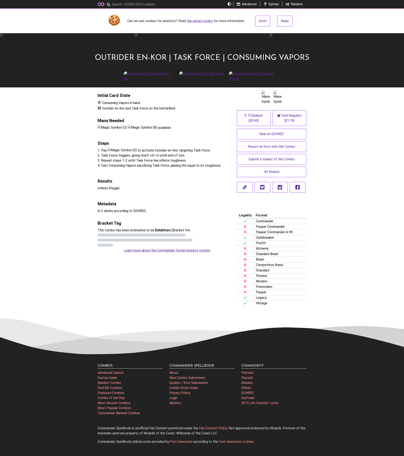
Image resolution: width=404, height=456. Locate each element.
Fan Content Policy (213, 428)
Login (173, 398)
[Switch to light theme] (229, 4)
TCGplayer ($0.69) (255, 118)
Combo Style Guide (183, 388)
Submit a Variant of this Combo (272, 159)
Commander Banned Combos (119, 413)
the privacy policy (200, 21)
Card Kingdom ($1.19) (291, 118)
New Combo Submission (187, 378)
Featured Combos (111, 393)
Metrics (175, 403)
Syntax (273, 4)
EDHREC (247, 393)
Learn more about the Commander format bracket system (167, 250)
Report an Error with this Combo (271, 147)
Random (297, 4)
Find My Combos (110, 388)
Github (246, 388)
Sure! (263, 21)
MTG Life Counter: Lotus (259, 403)
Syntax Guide (107, 378)
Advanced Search (111, 373)
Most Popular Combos (114, 408)
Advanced (249, 4)
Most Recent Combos (114, 403)
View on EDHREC (271, 134)
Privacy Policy (179, 393)
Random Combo (109, 383)
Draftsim (247, 398)
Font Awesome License (236, 442)
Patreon (247, 373)
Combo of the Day (111, 398)
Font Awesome (181, 442)
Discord (247, 378)
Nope (285, 21)
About (173, 373)
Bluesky (247, 383)
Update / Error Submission (188, 383)
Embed (274, 172)
